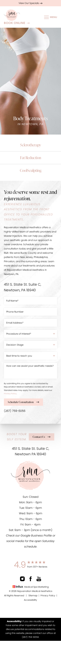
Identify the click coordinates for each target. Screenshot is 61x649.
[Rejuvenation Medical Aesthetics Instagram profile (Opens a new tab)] (22, 578)
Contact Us (39, 437)
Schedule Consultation (21, 402)
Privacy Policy (10, 393)
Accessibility (30, 599)
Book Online (14, 23)
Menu (53, 17)
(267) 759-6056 (14, 411)
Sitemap (32, 595)
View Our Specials (29, 3)
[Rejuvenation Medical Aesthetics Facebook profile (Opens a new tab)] (30, 578)
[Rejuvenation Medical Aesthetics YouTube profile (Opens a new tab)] (38, 578)
